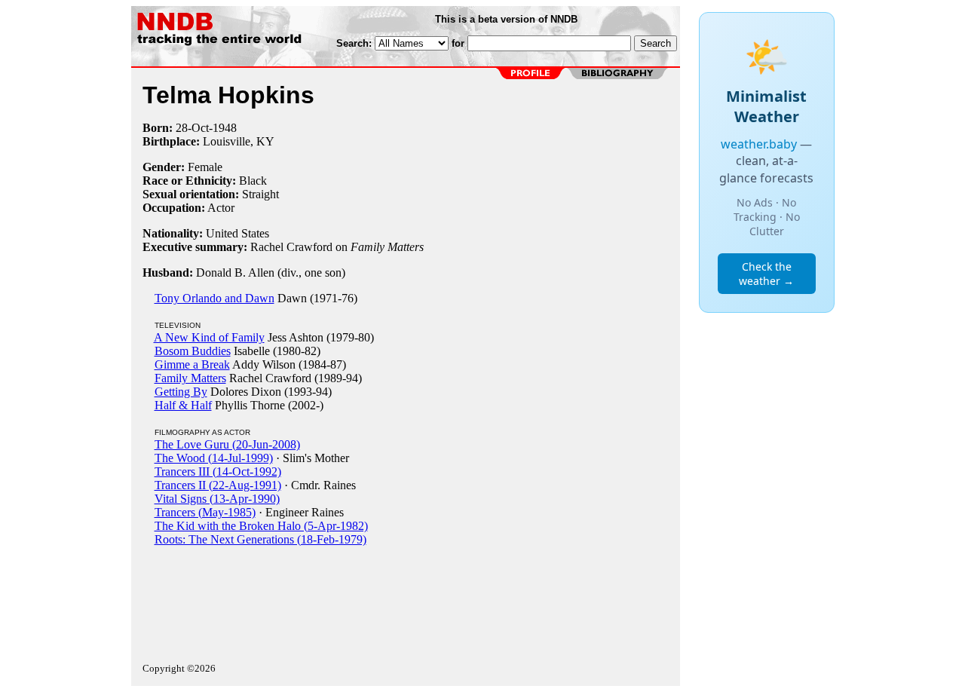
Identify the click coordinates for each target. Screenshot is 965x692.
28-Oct (192, 127)
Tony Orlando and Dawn (214, 298)
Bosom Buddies (193, 350)
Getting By (181, 391)
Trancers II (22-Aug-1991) (218, 485)
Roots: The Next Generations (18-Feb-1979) (260, 539)
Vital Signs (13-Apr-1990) (217, 498)
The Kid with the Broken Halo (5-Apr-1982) (261, 525)
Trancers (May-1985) (205, 512)
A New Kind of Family (209, 337)
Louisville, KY (238, 141)
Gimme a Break (192, 364)
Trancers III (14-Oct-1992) (218, 471)
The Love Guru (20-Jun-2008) (227, 444)
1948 (225, 127)
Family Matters (190, 378)
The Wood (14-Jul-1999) (214, 458)
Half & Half (183, 405)
